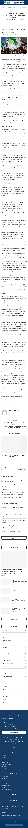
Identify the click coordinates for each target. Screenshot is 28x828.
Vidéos (15, 699)
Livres (15, 673)
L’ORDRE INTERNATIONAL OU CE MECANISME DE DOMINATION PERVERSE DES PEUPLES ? (12, 509)
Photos (15, 689)
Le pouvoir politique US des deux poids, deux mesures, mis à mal (19, 581)
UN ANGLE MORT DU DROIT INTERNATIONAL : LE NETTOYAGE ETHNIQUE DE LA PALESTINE (19, 600)
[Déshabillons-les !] (5, 591)
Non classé (15, 683)
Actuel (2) (15, 634)
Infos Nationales (15, 666)
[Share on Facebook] (17, 405)
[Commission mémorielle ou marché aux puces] (5, 611)
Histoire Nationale (15, 660)
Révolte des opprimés (15, 693)
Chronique (15, 647)
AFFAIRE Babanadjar (15, 640)
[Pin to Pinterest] (20, 405)
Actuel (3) (15, 637)
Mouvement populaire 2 (15, 679)
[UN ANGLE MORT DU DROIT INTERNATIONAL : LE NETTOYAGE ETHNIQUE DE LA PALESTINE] (5, 600)
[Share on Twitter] (19, 405)
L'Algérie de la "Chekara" (15, 670)
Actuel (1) (15, 630)
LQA (26, 821)
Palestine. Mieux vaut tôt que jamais (10, 815)
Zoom (15, 702)
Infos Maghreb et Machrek (15, 663)
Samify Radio (14, 747)
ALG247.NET (14, 743)
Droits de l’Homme (15, 653)
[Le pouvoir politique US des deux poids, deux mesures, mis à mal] (5, 582)
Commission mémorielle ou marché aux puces (11, 497)
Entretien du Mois (15, 657)
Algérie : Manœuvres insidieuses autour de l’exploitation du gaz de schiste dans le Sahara (12, 571)
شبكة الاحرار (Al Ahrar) (14, 739)
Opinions (15, 686)
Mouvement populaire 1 (12, 7)
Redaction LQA (11, 19)
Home (2, 7)
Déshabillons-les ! (5, 489)
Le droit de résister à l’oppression (13, 531)
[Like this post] (15, 405)
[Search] (26, 2)
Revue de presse (15, 696)
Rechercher (4, 467)
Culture (15, 650)
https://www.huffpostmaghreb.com (10, 34)
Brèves (15, 643)
